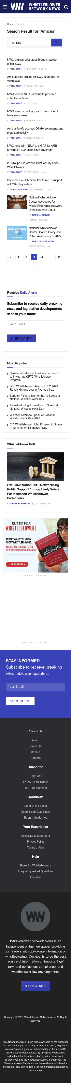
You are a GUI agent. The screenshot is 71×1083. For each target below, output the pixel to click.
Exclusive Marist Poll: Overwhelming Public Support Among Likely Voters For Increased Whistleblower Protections (33, 491)
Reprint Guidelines (35, 817)
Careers (36, 758)
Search (20, 24)
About (35, 740)
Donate (35, 752)
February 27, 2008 (42, 189)
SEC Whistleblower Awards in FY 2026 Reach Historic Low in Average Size (34, 387)
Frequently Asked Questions (35, 871)
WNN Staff (16, 69)
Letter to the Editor (35, 806)
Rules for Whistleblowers (35, 865)
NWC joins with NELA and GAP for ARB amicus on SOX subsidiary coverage (32, 147)
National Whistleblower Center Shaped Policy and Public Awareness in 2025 (45, 232)
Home (10, 24)
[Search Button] (66, 6)
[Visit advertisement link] (35, 545)
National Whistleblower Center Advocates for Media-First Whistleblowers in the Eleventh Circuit (45, 203)
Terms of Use (35, 847)
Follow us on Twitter (35, 782)
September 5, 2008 (35, 172)
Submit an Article (35, 986)
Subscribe (21, 338)
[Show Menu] (5, 6)
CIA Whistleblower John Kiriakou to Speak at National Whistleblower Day (36, 426)
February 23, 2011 (35, 120)
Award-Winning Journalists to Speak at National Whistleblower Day (34, 406)
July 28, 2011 (32, 103)
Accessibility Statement (35, 835)
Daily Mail (36, 776)
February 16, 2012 (35, 69)
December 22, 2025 (41, 246)
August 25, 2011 (34, 86)
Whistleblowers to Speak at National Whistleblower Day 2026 (32, 416)
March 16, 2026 (39, 220)
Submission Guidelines (35, 811)
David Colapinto (19, 189)
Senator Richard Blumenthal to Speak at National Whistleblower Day (35, 397)
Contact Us (35, 746)
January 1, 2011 (34, 137)
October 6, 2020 (43, 503)
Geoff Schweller (20, 503)
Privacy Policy (35, 841)
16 (59, 257)
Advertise (35, 877)
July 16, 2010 (32, 155)
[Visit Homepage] (35, 6)
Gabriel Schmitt (41, 215)
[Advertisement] (35, 613)
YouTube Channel (35, 788)
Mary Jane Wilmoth (43, 241)
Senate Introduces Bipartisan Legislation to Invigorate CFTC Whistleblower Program (35, 376)
